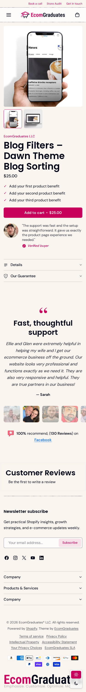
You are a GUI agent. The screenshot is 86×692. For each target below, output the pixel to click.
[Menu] (9, 15)
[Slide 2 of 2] (33, 118)
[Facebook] (6, 558)
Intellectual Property (24, 642)
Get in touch (74, 3)
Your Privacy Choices (26, 648)
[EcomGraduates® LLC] (43, 15)
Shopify (31, 628)
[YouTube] (32, 558)
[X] (24, 558)
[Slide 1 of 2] (13, 118)
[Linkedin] (41, 558)
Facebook (43, 439)
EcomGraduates (66, 628)
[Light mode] (76, 675)
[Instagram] (15, 558)
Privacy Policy (56, 636)
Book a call (35, 3)
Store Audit (54, 3)
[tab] (12, 414)
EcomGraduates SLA (60, 648)
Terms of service (31, 636)
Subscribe (70, 542)
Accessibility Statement (59, 642)
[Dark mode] (76, 683)
